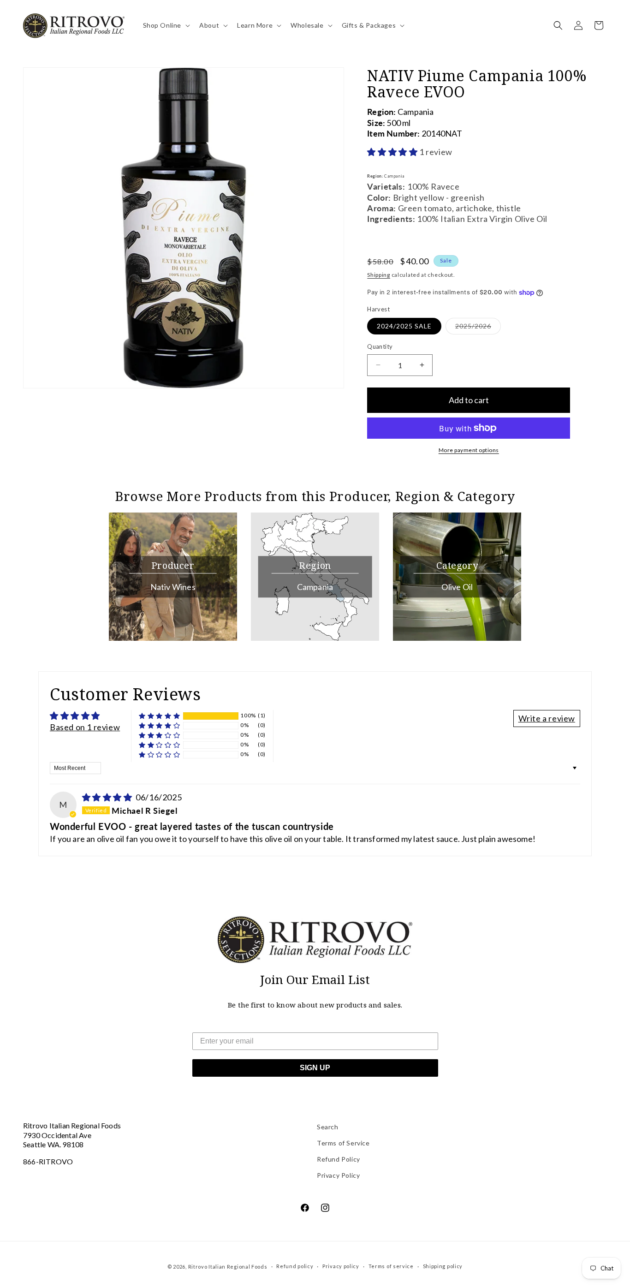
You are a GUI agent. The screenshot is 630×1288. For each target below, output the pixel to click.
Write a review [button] (546, 718)
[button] (165, 25)
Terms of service (391, 1266)
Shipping (378, 274)
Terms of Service (343, 1143)
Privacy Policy (338, 1175)
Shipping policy (443, 1266)
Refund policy (294, 1266)
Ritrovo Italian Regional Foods (227, 1267)
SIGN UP (315, 1068)
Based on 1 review (85, 727)
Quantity (379, 346)
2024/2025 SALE (404, 326)
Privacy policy (340, 1266)
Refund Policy (338, 1159)
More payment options (469, 450)
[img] (108, 797)
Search (328, 1127)
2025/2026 (478, 328)
